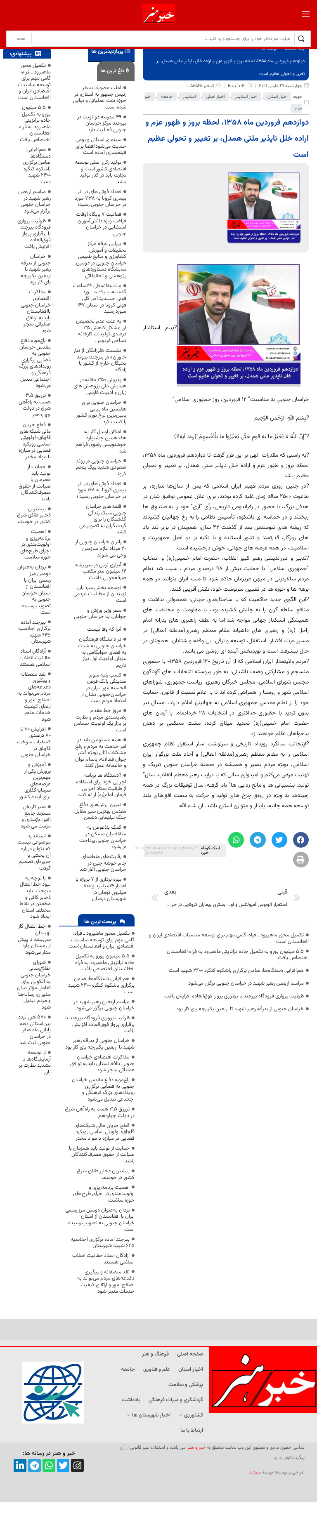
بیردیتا (254, 1472)
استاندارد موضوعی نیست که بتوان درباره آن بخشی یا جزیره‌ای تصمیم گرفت (34, 852)
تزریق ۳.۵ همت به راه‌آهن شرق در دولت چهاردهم (100, 1112)
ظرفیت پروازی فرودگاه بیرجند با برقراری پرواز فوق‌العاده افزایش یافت (234, 996)
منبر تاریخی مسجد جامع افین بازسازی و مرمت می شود (36, 816)
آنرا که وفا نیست (104, 629)
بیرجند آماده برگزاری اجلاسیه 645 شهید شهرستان (103, 1242)
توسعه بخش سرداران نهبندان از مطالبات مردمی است (99, 594)
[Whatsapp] (49, 1465)
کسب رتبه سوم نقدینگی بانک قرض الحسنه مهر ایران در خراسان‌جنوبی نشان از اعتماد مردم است (103, 688)
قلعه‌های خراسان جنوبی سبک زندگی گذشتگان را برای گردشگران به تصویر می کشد (102, 519)
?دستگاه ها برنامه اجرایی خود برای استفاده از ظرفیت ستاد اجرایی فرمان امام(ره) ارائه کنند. (101, 785)
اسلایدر (189, 96)
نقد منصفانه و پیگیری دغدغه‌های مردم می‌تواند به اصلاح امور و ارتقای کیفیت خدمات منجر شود (106, 1282)
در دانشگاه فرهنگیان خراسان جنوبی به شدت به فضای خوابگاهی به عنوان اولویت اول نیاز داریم (102, 652)
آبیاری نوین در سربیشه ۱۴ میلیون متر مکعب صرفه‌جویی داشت (100, 571)
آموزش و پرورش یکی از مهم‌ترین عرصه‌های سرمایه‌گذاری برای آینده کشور (35, 781)
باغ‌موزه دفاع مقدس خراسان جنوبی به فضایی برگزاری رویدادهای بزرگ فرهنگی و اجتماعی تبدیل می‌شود (103, 1089)
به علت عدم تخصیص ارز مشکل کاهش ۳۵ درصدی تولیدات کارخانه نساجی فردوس (101, 331)
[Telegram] (34, 1465)
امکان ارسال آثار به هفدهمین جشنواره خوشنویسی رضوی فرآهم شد (101, 441)
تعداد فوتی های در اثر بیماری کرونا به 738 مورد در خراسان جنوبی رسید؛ (100, 198)
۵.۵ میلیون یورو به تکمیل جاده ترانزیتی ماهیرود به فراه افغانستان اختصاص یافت (238, 955)
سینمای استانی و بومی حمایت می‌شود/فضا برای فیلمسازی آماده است (101, 146)
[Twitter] (63, 1465)
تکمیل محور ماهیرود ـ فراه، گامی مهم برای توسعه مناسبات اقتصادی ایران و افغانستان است (229, 938)
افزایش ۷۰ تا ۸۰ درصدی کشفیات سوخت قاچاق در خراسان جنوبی (34, 742)
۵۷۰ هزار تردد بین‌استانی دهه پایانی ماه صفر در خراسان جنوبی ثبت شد (34, 1030)
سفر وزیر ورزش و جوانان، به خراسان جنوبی (100, 613)
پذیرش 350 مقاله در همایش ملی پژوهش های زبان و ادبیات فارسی (99, 386)
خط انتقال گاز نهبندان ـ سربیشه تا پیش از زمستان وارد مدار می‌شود (34, 939)
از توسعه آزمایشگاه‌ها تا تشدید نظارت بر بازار (35, 1062)
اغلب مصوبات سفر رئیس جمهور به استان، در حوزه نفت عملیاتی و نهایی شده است (99, 97)
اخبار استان (277, 96)
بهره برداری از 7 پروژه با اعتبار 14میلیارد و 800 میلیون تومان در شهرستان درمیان (101, 889)
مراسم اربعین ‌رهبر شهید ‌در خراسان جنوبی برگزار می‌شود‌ (246, 983)
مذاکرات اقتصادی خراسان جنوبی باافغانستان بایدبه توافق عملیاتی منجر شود (102, 1063)
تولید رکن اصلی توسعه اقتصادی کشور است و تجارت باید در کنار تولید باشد (100, 172)
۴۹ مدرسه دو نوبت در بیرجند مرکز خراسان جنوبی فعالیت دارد (101, 123)
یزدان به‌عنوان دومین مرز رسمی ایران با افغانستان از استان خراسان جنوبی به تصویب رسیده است (100, 1220)
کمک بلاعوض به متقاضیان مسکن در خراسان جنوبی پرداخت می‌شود (102, 837)
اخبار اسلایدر (246, 96)
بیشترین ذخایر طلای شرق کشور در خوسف (106, 1174)
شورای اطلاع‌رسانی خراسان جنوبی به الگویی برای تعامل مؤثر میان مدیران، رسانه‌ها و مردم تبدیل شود (34, 984)
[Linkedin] (20, 1465)
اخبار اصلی (215, 96)
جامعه (167, 96)
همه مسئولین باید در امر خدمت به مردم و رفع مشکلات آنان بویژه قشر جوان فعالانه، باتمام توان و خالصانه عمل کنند (100, 753)
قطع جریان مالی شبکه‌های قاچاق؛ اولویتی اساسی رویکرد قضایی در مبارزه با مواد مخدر (104, 1132)
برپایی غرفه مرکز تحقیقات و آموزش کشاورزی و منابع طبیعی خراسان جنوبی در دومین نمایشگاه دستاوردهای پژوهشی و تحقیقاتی (101, 260)
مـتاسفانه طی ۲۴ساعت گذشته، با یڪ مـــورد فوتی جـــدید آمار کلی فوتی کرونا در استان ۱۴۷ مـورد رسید (99, 299)
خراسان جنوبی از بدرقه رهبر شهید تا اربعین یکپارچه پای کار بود (240, 1009)
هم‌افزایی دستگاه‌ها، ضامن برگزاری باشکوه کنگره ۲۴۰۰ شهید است (236, 970)
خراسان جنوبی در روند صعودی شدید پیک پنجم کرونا (101, 467)
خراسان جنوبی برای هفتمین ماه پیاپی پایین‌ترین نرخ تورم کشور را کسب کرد (101, 412)
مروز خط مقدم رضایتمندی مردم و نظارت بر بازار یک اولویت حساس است (100, 720)
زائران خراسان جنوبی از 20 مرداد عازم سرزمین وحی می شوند (100, 548)
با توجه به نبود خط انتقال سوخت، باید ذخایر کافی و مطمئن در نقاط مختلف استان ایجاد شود (35, 897)
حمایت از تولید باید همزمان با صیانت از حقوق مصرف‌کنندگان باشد (102, 1154)
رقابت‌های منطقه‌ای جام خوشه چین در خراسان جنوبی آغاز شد (103, 863)
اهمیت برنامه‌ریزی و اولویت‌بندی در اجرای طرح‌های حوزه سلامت (104, 1193)
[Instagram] (77, 1465)
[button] (301, 840)
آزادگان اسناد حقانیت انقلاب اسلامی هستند (103, 1259)
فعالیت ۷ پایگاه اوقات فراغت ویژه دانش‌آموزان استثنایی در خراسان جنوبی (101, 224)
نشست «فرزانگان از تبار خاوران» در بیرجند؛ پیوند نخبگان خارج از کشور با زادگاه (99, 360)
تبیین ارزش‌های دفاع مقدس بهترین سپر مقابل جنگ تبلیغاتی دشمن (100, 811)
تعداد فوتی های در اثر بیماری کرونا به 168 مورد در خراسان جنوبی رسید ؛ (101, 490)
